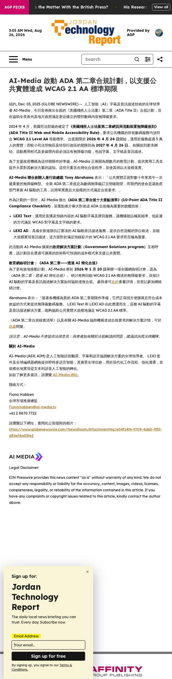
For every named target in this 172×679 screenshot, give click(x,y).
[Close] (87, 572)
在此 (115, 281)
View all (161, 7)
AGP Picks (14, 7)
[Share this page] (160, 59)
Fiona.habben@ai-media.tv (32, 407)
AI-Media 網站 (65, 374)
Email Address (26, 636)
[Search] (136, 59)
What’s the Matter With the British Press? (65, 7)
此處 (12, 326)
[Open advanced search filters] (147, 59)
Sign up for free (48, 656)
